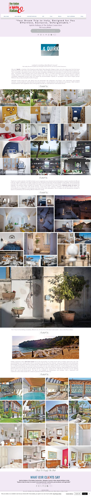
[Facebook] (38, 35)
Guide (66, 491)
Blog (55, 491)
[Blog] (51, 35)
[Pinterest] (46, 35)
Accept (84, 493)
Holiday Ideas (31, 491)
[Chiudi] (89, 494)
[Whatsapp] (49, 35)
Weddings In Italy (40, 491)
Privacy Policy (60, 491)
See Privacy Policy (57, 493)
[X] (43, 35)
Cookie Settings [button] (69, 493)
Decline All (77, 493)
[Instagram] (41, 35)
